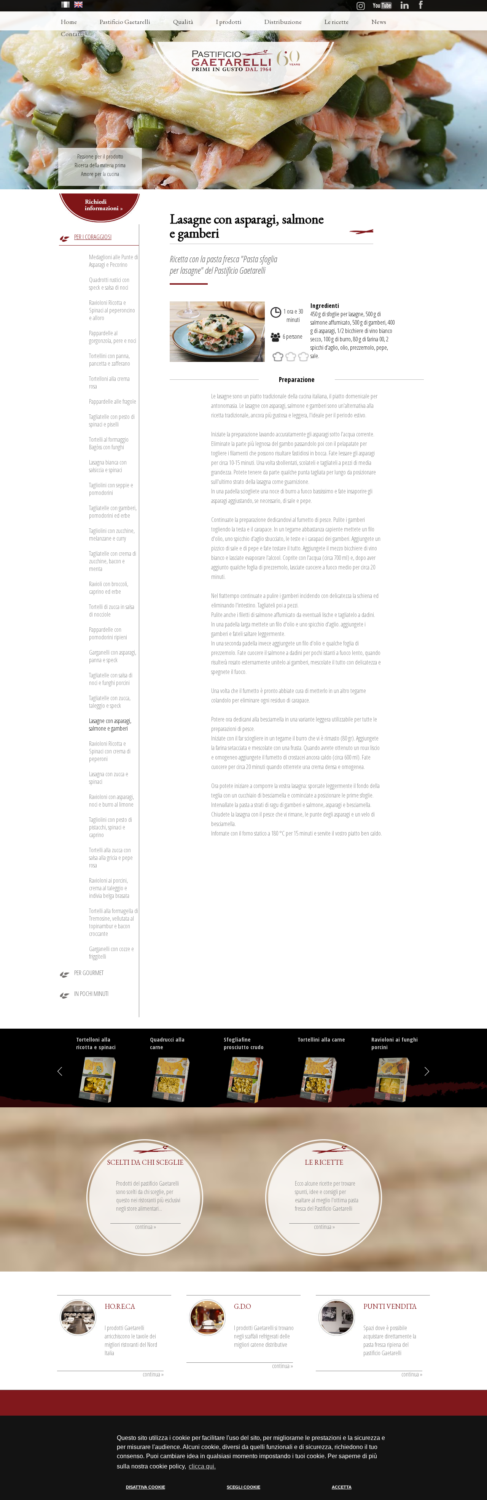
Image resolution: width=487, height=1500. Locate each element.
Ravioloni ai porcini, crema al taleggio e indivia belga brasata (109, 888)
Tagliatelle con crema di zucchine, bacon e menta (112, 561)
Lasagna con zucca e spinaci (108, 778)
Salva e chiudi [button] (374, 1493)
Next (426, 1072)
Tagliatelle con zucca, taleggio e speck (110, 702)
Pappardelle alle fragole (112, 401)
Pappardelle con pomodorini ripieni (108, 633)
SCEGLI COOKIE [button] (243, 1487)
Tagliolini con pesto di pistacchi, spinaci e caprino (110, 827)
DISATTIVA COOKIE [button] (145, 1487)
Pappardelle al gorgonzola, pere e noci (112, 337)
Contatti (72, 34)
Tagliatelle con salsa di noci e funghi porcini (110, 679)
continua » (145, 1226)
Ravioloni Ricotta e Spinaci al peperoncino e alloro (112, 310)
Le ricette (337, 21)
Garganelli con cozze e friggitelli (111, 953)
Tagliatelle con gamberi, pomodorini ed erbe (113, 512)
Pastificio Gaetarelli (125, 21)
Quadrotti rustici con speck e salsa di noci (109, 284)
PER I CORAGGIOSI (92, 236)
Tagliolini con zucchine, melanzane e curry (112, 534)
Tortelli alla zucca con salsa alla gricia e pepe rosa (111, 857)
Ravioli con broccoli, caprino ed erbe (108, 588)
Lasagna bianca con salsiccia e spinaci (108, 466)
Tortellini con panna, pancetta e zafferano (109, 360)
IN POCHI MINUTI (91, 993)
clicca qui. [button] (202, 1466)
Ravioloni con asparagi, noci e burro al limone (111, 801)
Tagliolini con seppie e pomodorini (111, 489)
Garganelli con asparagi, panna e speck (112, 656)
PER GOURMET (88, 972)
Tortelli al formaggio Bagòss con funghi (109, 443)
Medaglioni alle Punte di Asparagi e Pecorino (113, 261)
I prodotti (229, 21)
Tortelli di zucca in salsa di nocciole (111, 610)
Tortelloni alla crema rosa (109, 382)
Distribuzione (283, 21)
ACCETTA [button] (342, 1487)
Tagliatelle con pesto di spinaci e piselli (112, 420)
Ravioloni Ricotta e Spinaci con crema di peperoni (110, 751)
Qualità (183, 21)
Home (69, 21)
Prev (61, 1072)
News (378, 21)
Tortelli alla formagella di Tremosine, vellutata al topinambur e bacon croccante (113, 922)
